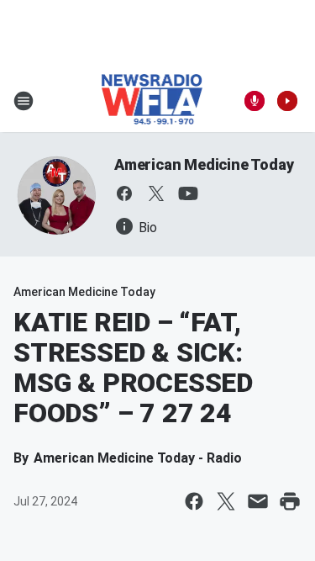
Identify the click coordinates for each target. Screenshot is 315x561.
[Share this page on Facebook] (194, 501)
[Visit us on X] (156, 193)
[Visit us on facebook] (124, 193)
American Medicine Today (203, 164)
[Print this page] (290, 501)
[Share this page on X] (226, 501)
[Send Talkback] (254, 101)
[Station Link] (152, 101)
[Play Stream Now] (287, 101)
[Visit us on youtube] (188, 193)
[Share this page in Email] (258, 501)
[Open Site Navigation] (23, 101)
